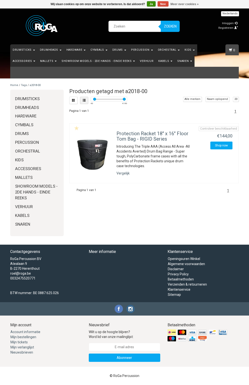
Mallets (47, 61)
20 (235, 99)
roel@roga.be (20, 273)
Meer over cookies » (184, 4)
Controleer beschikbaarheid (218, 128)
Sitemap (174, 295)
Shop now (221, 145)
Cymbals (97, 49)
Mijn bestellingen (23, 337)
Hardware (74, 49)
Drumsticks (23, 49)
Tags (24, 85)
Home (14, 85)
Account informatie (25, 332)
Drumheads (49, 49)
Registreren (226, 27)
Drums (118, 49)
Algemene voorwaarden (186, 264)
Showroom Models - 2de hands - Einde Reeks (97, 61)
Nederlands (230, 13)
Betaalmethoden (181, 279)
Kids (188, 49)
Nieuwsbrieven (21, 352)
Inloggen (228, 23)
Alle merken (192, 99)
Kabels (164, 61)
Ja (151, 4)
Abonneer (124, 358)
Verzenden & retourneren (187, 284)
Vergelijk (123, 173)
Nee (163, 4)
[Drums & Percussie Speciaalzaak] (41, 26)
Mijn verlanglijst (22, 347)
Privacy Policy (178, 274)
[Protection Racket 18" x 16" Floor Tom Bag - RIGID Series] (92, 155)
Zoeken (170, 26)
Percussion (141, 49)
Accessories (23, 61)
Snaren (183, 61)
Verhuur (146, 61)
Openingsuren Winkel (184, 259)
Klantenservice (179, 289)
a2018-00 (35, 85)
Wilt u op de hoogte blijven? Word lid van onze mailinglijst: (111, 334)
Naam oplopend (217, 99)
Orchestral (168, 49)
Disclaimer (176, 269)
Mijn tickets (19, 342)
